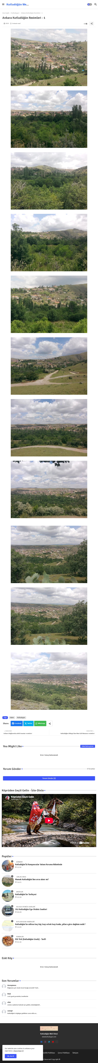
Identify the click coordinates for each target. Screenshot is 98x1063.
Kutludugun (15, 13)
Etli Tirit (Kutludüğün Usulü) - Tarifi (30, 939)
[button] (89, 4)
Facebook (18, 723)
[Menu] (3, 4)
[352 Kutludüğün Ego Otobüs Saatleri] (8, 911)
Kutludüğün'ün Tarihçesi (25, 894)
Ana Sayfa (5, 13)
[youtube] (52, 1041)
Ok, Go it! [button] (10, 1056)
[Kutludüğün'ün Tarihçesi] (8, 896)
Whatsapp (41, 723)
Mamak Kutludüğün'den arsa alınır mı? (32, 879)
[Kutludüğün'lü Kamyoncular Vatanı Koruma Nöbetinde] (8, 866)
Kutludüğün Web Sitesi (21, 4)
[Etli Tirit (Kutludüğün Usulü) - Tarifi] (8, 941)
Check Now (17, 1051)
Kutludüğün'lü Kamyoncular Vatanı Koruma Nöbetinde (38, 864)
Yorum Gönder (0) (49, 778)
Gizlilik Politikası (48, 1053)
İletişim (75, 1053)
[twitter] (49, 1041)
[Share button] (50, 723)
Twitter (29, 723)
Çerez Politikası (64, 1053)
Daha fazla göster (88, 746)
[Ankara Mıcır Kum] (56, 1041)
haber (12, 718)
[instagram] (45, 1041)
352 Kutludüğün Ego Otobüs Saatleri (31, 909)
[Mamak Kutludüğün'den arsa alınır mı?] (8, 881)
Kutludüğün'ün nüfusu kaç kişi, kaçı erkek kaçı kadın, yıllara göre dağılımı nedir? (50, 924)
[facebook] (41, 1041)
